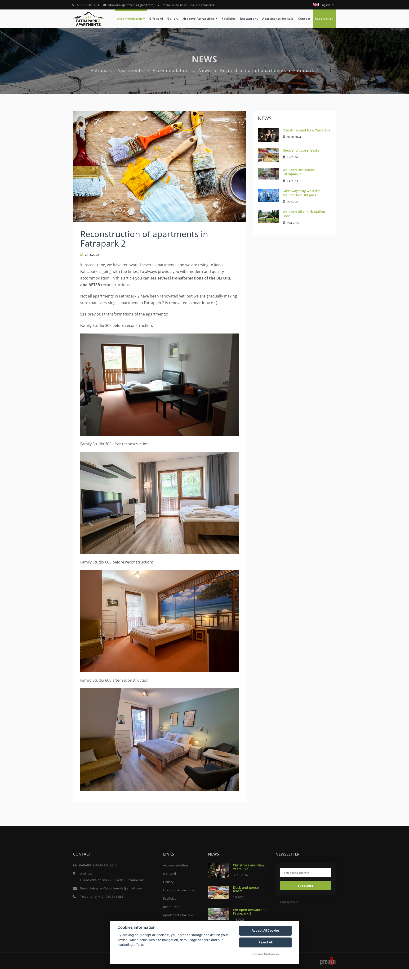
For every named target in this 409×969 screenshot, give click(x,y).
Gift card (156, 19)
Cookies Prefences (265, 954)
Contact (304, 19)
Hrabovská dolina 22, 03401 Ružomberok (187, 5)
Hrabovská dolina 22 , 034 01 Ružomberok (112, 880)
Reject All (265, 942)
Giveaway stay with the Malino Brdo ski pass (301, 193)
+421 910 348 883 (87, 5)
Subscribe (306, 885)
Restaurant (249, 19)
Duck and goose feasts (301, 150)
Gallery (172, 19)
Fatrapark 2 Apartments (117, 70)
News (204, 70)
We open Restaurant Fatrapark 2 (299, 171)
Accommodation (130, 19)
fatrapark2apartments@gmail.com (130, 5)
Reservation (324, 19)
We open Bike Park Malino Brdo (304, 213)
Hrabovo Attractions (199, 19)
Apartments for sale (278, 19)
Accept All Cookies (266, 930)
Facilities (229, 19)
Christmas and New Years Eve (306, 130)
